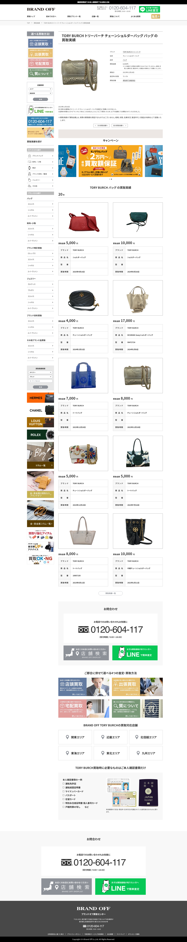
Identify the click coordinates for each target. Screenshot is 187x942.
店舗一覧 (95, 16)
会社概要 (110, 934)
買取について (115, 16)
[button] (109, 179)
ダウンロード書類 (133, 934)
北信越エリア (148, 737)
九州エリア (148, 753)
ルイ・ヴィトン (33, 216)
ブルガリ (31, 290)
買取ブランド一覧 (74, 16)
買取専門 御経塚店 (129, 80)
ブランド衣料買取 (34, 315)
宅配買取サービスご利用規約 (94, 934)
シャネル (31, 210)
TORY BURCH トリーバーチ (131, 52)
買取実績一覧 (110, 593)
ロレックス (31, 253)
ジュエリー (31, 278)
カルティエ (31, 284)
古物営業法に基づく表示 (56, 934)
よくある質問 (135, 16)
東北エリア (113, 753)
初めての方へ (51, 16)
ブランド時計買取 (34, 247)
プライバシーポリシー (74, 934)
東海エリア (77, 753)
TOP (28, 23)
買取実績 (37, 23)
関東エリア (77, 737)
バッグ (29, 198)
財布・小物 (31, 223)
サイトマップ (121, 934)
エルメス (31, 204)
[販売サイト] (155, 16)
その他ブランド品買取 (36, 340)
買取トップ (31, 16)
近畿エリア (113, 737)
